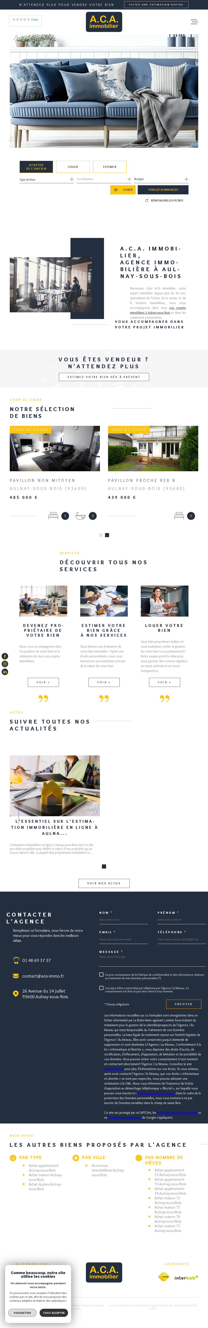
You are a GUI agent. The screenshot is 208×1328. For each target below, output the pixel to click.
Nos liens (173, 1310)
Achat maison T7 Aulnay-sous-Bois (168, 1233)
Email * (107, 936)
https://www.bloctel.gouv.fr (156, 1098)
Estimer (110, 167)
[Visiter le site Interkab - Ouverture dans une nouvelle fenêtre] (186, 1282)
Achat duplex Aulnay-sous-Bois (45, 1191)
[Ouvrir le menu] (194, 22)
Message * (111, 956)
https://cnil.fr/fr (114, 1073)
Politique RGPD (188, 1310)
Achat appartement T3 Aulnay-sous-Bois (170, 1186)
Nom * (106, 917)
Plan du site (132, 1310)
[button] (101, 540)
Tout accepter (54, 1313)
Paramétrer (22, 1313)
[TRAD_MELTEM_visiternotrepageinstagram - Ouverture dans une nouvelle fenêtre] (5, 664)
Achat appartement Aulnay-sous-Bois (44, 1172)
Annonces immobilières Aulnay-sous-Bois (108, 1175)
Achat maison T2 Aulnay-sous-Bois (168, 1205)
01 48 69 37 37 (36, 965)
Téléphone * (172, 936)
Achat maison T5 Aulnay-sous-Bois (168, 1214)
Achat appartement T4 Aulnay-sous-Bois (170, 1195)
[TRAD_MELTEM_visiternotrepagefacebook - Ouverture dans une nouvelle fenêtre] (5, 656)
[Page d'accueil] (104, 22)
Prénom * (168, 917)
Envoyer (184, 1009)
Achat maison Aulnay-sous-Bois (45, 1182)
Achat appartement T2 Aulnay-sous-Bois (170, 1177)
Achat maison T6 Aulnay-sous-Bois (168, 1223)
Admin (163, 1310)
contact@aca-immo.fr (43, 980)
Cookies (152, 1313)
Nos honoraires (116, 1310)
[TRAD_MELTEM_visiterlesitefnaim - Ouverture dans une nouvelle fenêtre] (163, 1281)
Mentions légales (148, 1310)
